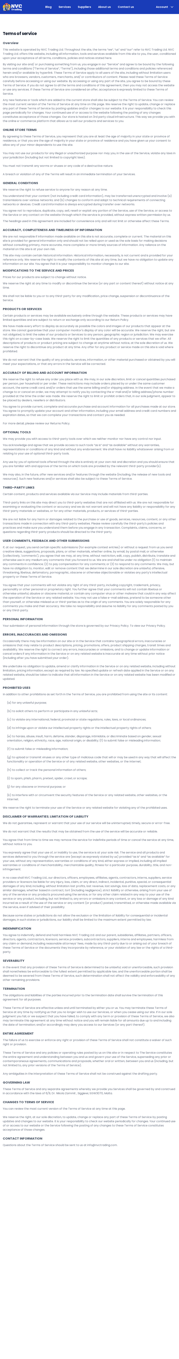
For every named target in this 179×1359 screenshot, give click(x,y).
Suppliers (84, 7)
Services (65, 7)
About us (104, 7)
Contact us (126, 7)
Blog (48, 7)
